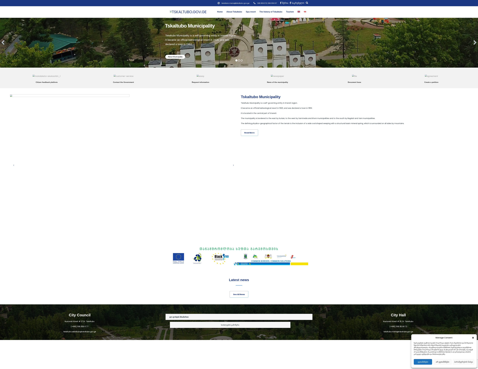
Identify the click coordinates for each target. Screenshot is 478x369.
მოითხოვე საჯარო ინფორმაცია (200, 78)
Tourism (290, 12)
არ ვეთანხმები (442, 362)
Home (220, 12)
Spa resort (251, 12)
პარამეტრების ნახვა (463, 362)
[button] (473, 337)
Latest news (239, 280)
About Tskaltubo (234, 12)
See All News (239, 294)
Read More (46, 78)
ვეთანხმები (423, 362)
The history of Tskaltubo (270, 12)
